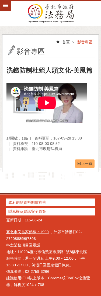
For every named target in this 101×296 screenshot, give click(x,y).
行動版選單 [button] (5, 5)
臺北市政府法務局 (50, 13)
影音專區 (84, 42)
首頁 (66, 42)
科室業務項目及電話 (23, 245)
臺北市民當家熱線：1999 (27, 232)
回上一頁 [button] (84, 163)
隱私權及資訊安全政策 (27, 211)
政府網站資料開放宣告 (27, 202)
